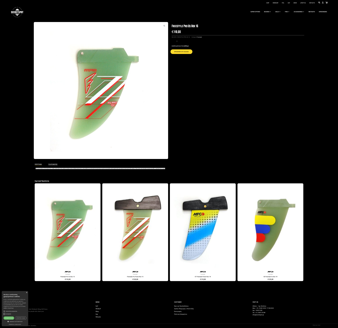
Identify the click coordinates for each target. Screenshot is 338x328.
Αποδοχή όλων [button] (9, 318)
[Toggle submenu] (270, 12)
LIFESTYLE (303, 3)
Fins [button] (286, 11)
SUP (289, 3)
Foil (283, 3)
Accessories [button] (298, 11)
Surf (267, 3)
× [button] (26, 292)
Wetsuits (312, 3)
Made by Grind (316, 325)
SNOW (295, 3)
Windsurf (275, 3)
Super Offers (255, 11)
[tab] (38, 164)
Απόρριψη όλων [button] (20, 318)
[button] (164, 25)
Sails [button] (277, 11)
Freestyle (199, 37)
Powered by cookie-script (15, 324)
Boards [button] (266, 11)
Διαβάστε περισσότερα (9, 308)
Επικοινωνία (323, 11)
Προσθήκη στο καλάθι (181, 51)
